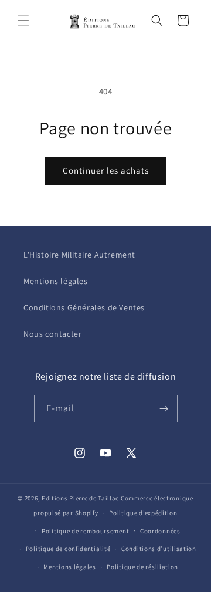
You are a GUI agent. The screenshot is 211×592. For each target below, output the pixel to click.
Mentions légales (55, 281)
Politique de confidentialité (68, 548)
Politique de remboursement (85, 531)
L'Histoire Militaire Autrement (79, 254)
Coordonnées (160, 531)
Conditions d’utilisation (158, 548)
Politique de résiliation (142, 567)
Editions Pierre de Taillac (80, 498)
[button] (23, 20)
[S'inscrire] (164, 408)
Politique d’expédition (143, 513)
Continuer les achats (106, 170)
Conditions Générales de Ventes (84, 307)
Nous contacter (52, 334)
